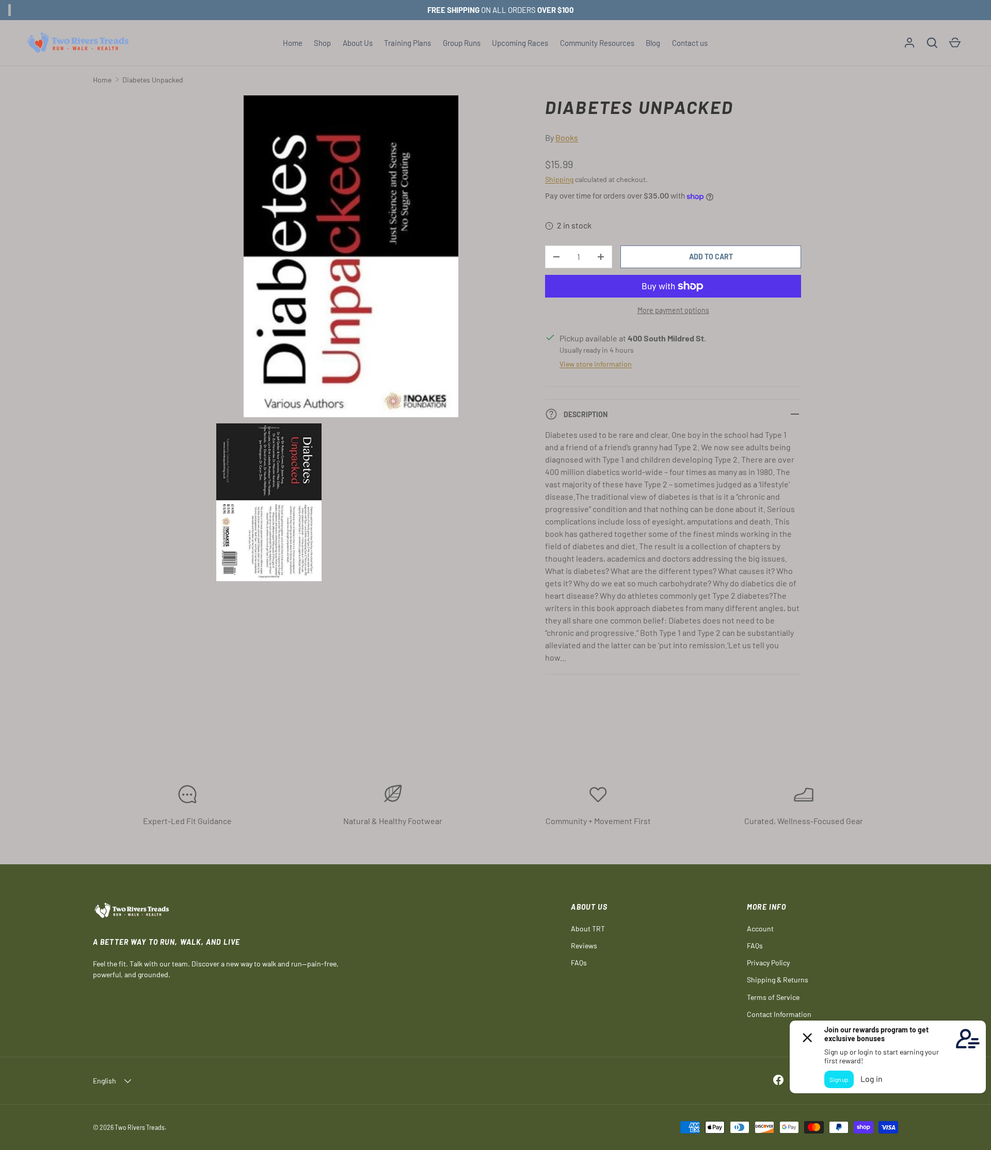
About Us (358, 42)
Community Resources (597, 42)
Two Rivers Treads (140, 1127)
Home (292, 42)
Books (566, 137)
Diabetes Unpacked (152, 79)
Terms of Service (773, 997)
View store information (596, 363)
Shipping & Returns (777, 979)
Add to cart (711, 256)
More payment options (673, 310)
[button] (932, 42)
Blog (653, 42)
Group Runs (462, 42)
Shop (322, 42)
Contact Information (779, 1014)
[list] (354, 341)
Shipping (559, 179)
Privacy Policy (768, 962)
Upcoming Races (520, 42)
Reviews (584, 945)
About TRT (588, 928)
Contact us (690, 42)
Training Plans (407, 42)
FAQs (579, 962)
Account (760, 928)
